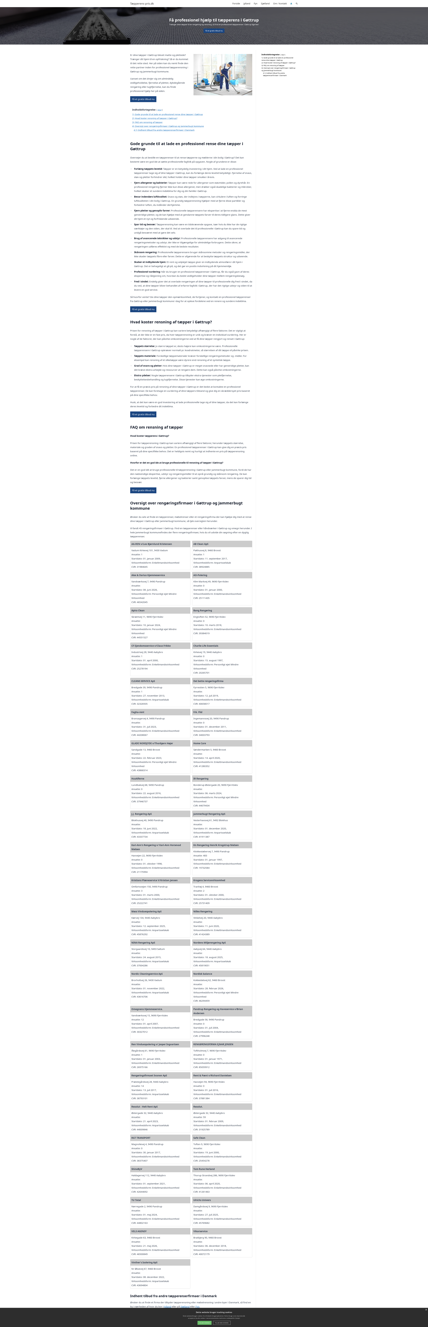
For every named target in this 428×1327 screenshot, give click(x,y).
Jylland (247, 3)
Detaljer (237, 1318)
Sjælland (265, 3)
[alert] (214, 1317)
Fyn (255, 3)
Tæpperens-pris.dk (142, 3)
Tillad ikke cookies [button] (221, 1323)
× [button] (426, 1310)
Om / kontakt (280, 3)
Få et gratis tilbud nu (214, 31)
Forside (236, 3)
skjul (160, 110)
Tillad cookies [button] (204, 1323)
